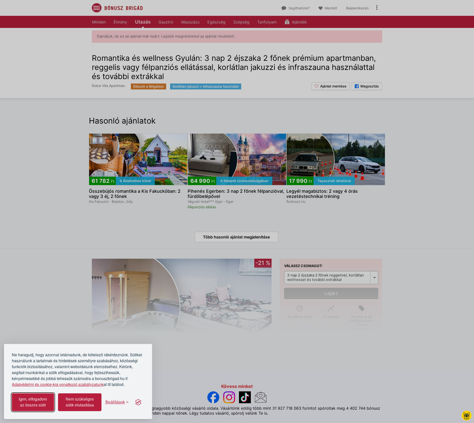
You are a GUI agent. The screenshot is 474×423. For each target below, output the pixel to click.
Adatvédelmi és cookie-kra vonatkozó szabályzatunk (57, 384)
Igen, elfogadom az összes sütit (33, 402)
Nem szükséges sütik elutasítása (80, 402)
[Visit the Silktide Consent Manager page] (138, 402)
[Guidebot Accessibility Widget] (467, 416)
